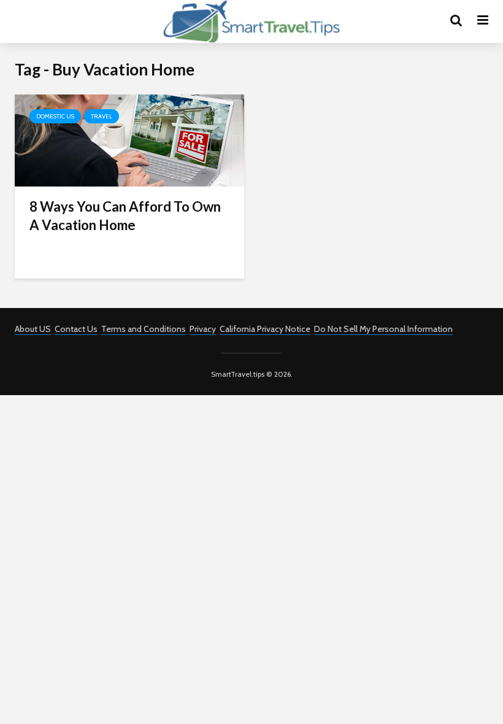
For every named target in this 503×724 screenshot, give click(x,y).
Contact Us (76, 328)
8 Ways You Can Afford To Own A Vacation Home (125, 215)
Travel (101, 116)
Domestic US (55, 116)
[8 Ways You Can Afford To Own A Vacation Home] (129, 139)
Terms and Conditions (143, 328)
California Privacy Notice (265, 328)
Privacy (203, 328)
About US (33, 328)
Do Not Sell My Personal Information (383, 328)
